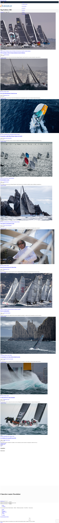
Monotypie (9, 309)
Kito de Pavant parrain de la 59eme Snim (8, 267)
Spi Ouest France (6, 181)
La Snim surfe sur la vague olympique (7, 397)
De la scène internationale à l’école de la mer (8, 93)
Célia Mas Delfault (6, 54)
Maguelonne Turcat (6, 95)
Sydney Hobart (9, 355)
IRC (8, 436)
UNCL (13, 436)
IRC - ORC (2, 91)
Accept (1, 522)
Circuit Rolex (2, 355)
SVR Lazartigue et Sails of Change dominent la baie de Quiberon (12, 52)
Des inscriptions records (4, 179)
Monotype (5, 309)
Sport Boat (19, 309)
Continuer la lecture (3, 98)
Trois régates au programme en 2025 (7, 223)
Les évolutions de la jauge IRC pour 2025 (8, 438)
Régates (5, 91)
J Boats (1, 309)
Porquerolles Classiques (13, 134)
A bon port (2, 12)
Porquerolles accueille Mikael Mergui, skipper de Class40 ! (11, 136)
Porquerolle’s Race (7, 134)
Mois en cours (3, 450)
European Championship (4, 436)
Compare (3, 515)
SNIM (8, 91)
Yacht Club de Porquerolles (8, 138)
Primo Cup (12, 309)
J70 (3, 309)
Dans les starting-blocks (4, 310)
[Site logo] (6, 8)
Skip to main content (3, 0)
